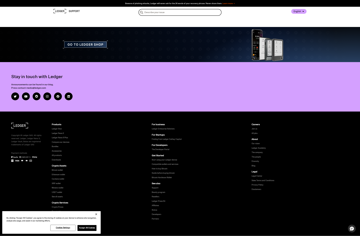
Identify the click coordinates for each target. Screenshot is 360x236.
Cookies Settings (63, 228)
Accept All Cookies (87, 228)
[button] (352, 228)
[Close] (96, 214)
